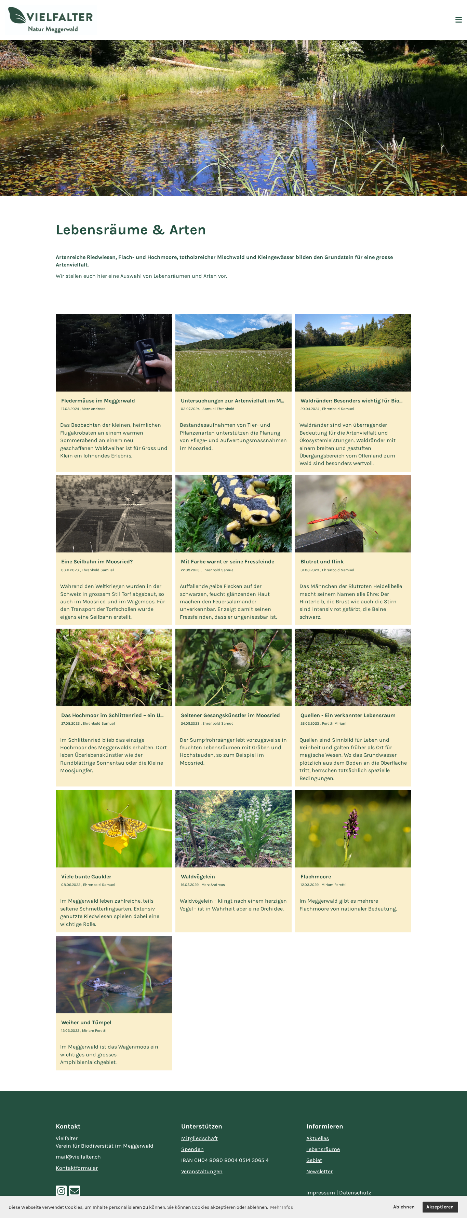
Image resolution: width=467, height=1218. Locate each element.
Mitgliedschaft (199, 1138)
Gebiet (314, 1160)
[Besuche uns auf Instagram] (61, 1193)
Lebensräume (323, 1149)
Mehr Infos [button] (281, 1207)
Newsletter (319, 1171)
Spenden (192, 1149)
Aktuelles (317, 1138)
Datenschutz (355, 1192)
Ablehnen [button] (404, 1207)
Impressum (320, 1192)
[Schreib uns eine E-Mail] (74, 1193)
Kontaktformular (77, 1168)
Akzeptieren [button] (440, 1207)
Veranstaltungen (202, 1171)
